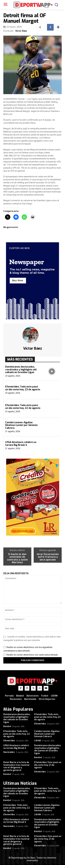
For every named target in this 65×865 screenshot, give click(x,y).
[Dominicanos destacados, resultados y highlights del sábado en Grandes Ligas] (52, 371)
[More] (58, 27)
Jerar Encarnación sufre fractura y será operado (48, 557)
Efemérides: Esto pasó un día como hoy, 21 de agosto (47, 765)
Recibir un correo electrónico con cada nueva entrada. (32, 654)
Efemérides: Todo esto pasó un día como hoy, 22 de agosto (22, 406)
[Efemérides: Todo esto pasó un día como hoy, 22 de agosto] (52, 408)
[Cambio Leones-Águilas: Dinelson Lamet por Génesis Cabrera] (52, 427)
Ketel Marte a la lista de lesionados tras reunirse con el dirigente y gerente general (16, 766)
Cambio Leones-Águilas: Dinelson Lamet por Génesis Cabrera (21, 425)
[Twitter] (33, 688)
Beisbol (7, 726)
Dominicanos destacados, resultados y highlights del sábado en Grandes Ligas (21, 369)
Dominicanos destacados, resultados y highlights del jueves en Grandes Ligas (47, 749)
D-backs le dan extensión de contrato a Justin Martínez (17, 558)
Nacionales (9, 752)
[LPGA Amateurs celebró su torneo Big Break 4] (52, 445)
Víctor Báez (21, 31)
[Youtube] (46, 688)
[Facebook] (50, 27)
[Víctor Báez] (32, 335)
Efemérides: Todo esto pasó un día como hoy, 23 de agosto (22, 388)
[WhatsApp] (39, 688)
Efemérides (40, 724)
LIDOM (37, 740)
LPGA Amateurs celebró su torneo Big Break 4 (20, 443)
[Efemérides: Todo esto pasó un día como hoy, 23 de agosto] (52, 390)
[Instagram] (27, 688)
